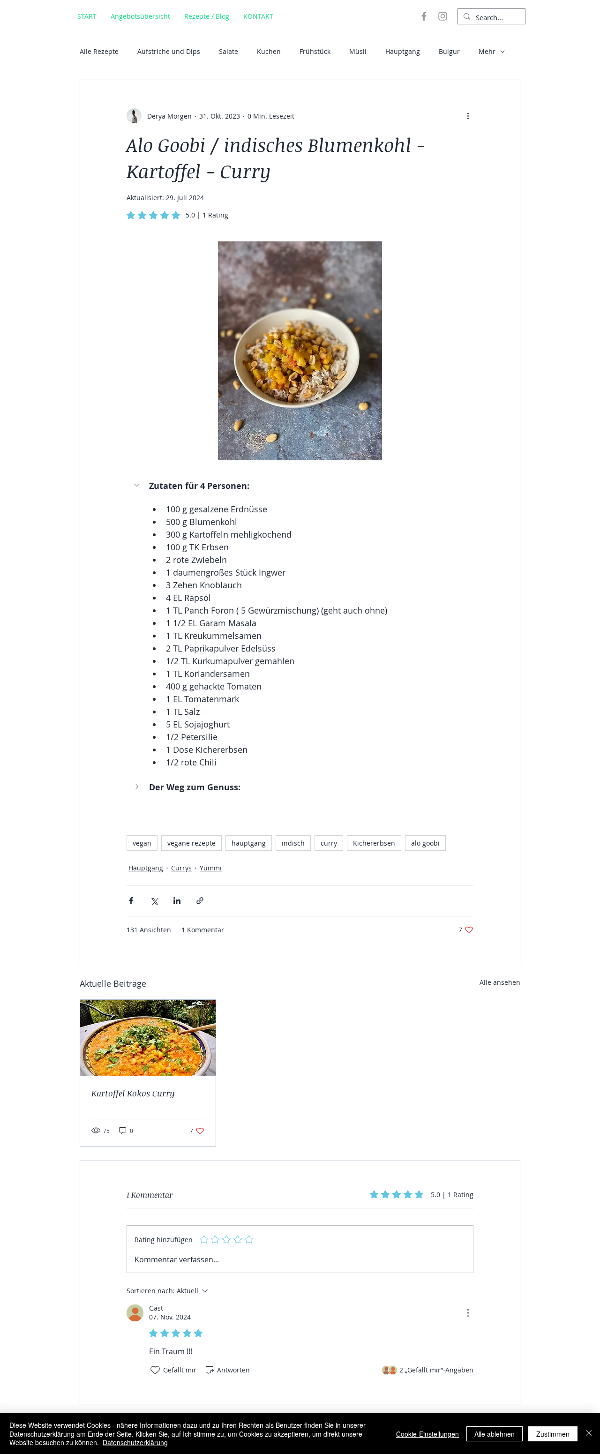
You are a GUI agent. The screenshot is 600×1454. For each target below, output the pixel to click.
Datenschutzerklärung (135, 1442)
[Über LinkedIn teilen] (176, 900)
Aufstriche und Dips (168, 51)
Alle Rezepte (99, 51)
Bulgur (449, 51)
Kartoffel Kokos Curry (133, 1093)
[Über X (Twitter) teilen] (154, 900)
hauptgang (249, 843)
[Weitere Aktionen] (467, 115)
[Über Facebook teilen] (131, 900)
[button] (300, 486)
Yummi (211, 867)
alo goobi (425, 843)
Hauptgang (402, 51)
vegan (142, 843)
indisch (293, 843)
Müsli (358, 51)
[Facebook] (424, 16)
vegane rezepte (191, 843)
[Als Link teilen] (199, 900)
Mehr (487, 51)
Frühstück (315, 51)
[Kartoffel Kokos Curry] (148, 1038)
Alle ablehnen (494, 1434)
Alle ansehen (500, 982)
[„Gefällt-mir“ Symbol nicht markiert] (155, 1370)
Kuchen (269, 51)
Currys (181, 867)
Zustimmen (553, 1434)
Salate (228, 51)
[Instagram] (443, 16)
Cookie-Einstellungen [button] (427, 1434)
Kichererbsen (374, 843)
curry (329, 843)
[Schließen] (588, 1434)
